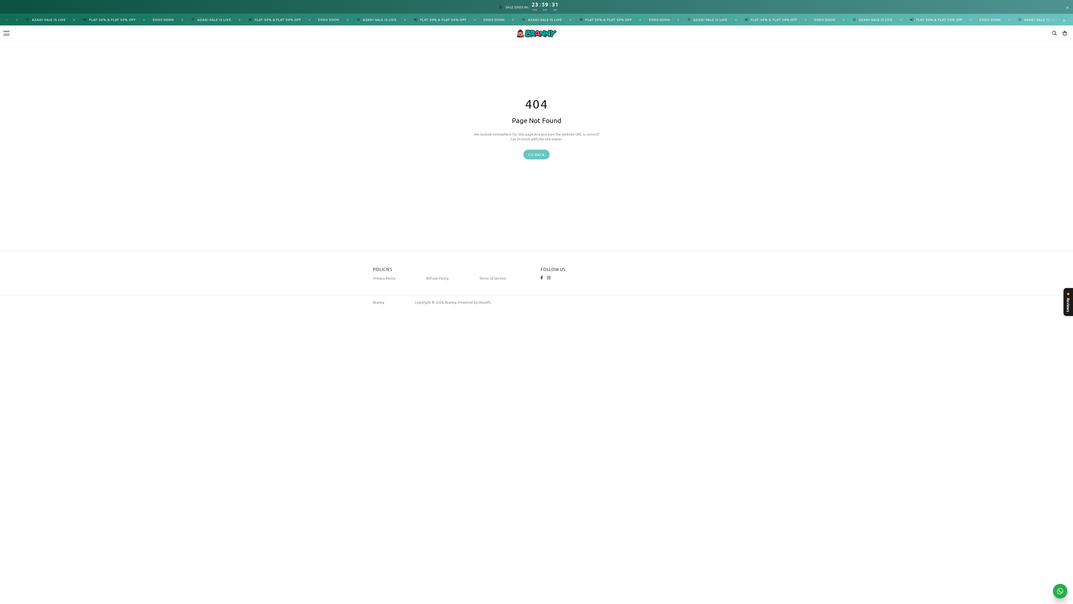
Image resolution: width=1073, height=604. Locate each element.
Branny (378, 302)
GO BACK (536, 154)
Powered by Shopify (474, 302)
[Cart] (1064, 33)
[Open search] (1054, 33)
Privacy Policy (384, 278)
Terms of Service (492, 278)
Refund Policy (437, 278)
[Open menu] (6, 33)
